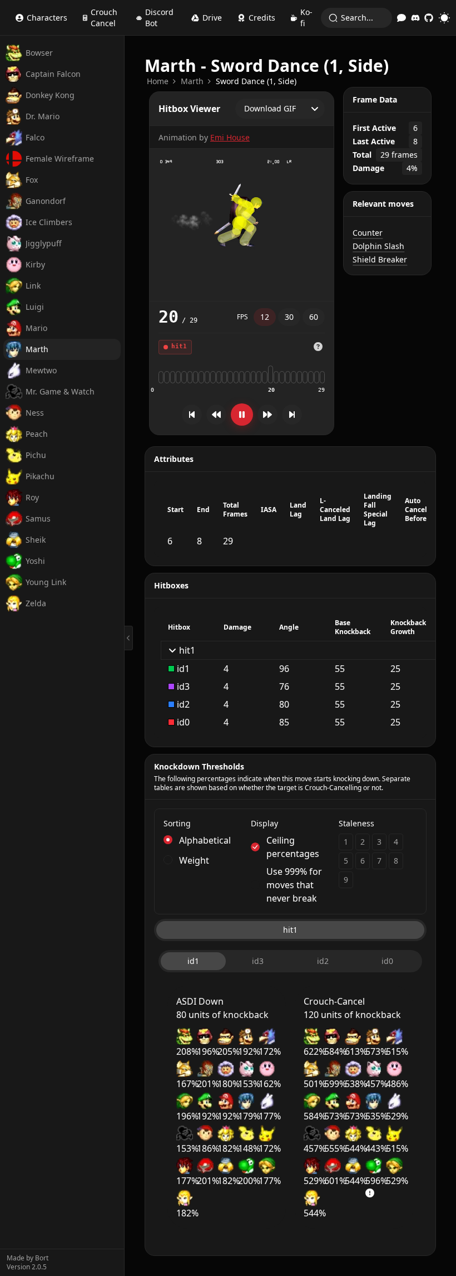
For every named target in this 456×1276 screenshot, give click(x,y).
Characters (47, 17)
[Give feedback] (401, 18)
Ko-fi (306, 17)
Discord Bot (159, 17)
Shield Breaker (380, 259)
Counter (368, 232)
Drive (212, 17)
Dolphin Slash (378, 246)
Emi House (230, 137)
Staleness (356, 823)
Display (264, 823)
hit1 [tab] (290, 929)
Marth (192, 81)
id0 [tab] (387, 961)
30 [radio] (289, 316)
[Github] (428, 17)
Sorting (177, 823)
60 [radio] (313, 316)
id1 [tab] (193, 961)
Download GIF (270, 108)
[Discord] (415, 17)
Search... (357, 17)
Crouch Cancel (104, 17)
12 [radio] (264, 316)
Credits (262, 17)
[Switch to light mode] (444, 18)
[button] (318, 347)
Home (157, 81)
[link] (158, 81)
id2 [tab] (323, 961)
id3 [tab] (258, 961)
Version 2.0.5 (27, 1267)
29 (321, 390)
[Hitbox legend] (318, 346)
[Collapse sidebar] (129, 638)
